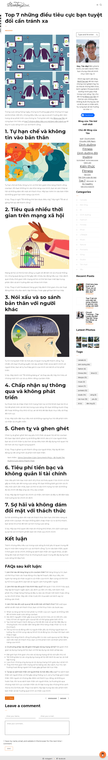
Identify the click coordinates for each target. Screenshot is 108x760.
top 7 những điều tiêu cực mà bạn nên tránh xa (45, 121)
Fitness (83, 225)
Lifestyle (83, 235)
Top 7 (82, 180)
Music (82, 240)
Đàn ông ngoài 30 (87, 187)
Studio (83, 260)
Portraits (84, 250)
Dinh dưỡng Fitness (87, 147)
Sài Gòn (87, 175)
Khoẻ (82, 230)
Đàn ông (84, 205)
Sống (82, 255)
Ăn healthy (87, 184)
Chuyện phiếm (89, 139)
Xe (95, 181)
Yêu (81, 269)
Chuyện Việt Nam (87, 141)
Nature (83, 245)
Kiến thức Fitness (87, 168)
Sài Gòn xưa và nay (87, 177)
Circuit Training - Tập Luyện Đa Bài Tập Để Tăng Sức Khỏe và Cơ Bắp (92, 317)
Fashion (83, 220)
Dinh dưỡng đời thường (87, 155)
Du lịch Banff (81, 160)
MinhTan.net (82, 81)
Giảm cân (87, 163)
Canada (83, 200)
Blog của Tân (59, 118)
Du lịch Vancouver (92, 160)
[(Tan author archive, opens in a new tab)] (87, 62)
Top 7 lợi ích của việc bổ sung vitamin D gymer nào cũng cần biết (92, 302)
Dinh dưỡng (85, 215)
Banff (81, 138)
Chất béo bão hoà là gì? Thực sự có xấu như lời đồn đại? (92, 288)
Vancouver (90, 181)
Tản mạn (84, 265)
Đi (81, 210)
